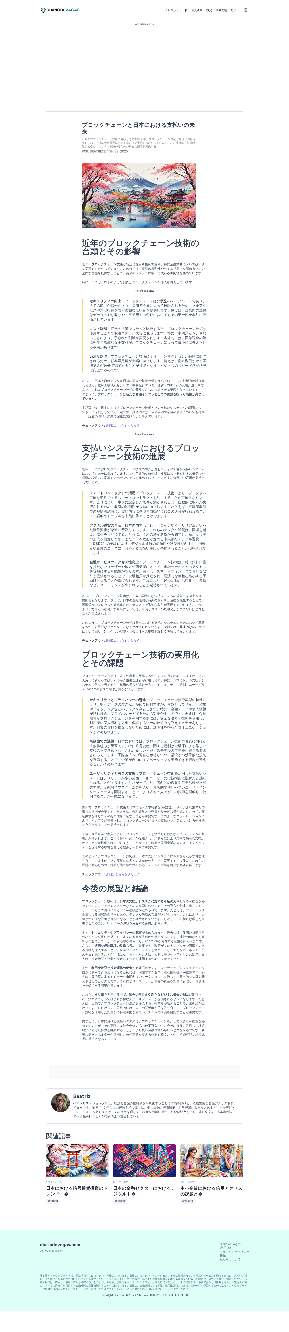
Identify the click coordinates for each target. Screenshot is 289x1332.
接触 (223, 1255)
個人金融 (196, 10)
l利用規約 (226, 1248)
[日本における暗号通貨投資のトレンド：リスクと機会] (77, 1176)
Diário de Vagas (230, 1244)
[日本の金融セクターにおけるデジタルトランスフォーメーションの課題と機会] (144, 1176)
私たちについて (230, 1259)
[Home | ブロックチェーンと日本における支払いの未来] (65, 10)
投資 (209, 10)
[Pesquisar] (246, 10)
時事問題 (221, 10)
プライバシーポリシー (234, 1251)
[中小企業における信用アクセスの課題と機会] (211, 1176)
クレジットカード (176, 10)
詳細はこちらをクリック (123, 425)
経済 (234, 10)
